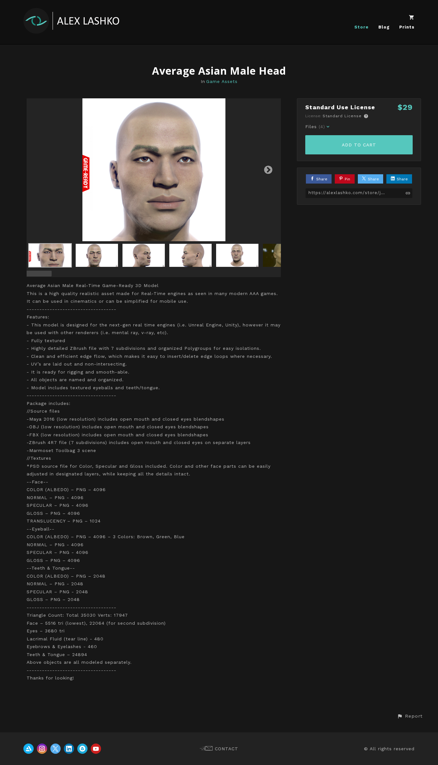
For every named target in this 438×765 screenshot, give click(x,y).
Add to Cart (359, 144)
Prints (407, 27)
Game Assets (222, 81)
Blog (384, 27)
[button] (409, 716)
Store (361, 27)
